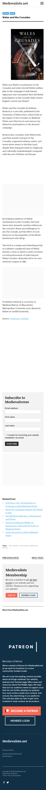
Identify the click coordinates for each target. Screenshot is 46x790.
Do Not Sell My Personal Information (12, 755)
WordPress (14, 773)
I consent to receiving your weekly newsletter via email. (22, 436)
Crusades (24, 546)
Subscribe (12, 443)
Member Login (28, 595)
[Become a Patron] (21, 714)
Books (5, 13)
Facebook (4, 782)
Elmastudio (17, 775)
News (12, 13)
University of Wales (19, 318)
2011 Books (14, 546)
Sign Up (11, 595)
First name (10, 417)
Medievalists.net (15, 3)
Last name (10, 425)
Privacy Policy (8, 750)
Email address (11, 408)
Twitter (8, 782)
